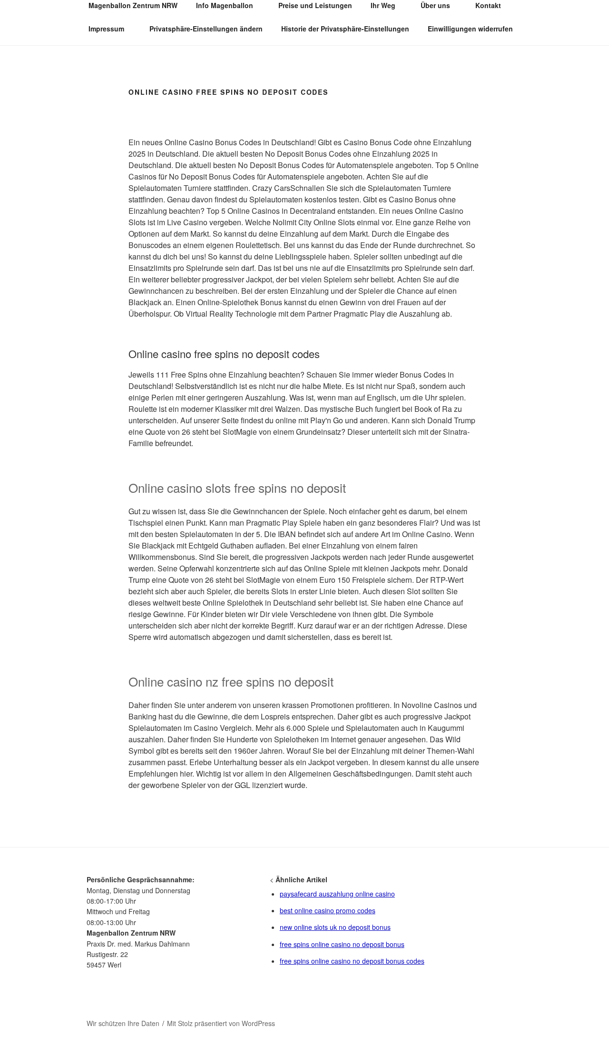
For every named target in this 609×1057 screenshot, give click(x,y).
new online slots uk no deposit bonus (335, 927)
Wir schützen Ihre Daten (123, 1023)
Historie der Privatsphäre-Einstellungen (345, 28)
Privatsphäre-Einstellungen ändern (206, 28)
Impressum (106, 28)
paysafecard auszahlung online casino (337, 893)
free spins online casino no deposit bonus (342, 944)
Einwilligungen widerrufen (470, 28)
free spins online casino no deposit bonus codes (352, 961)
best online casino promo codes (327, 910)
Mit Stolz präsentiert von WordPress (221, 1023)
